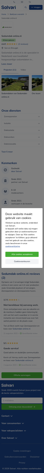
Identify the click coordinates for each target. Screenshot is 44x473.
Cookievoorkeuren (22, 261)
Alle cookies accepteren (22, 254)
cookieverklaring (12, 246)
